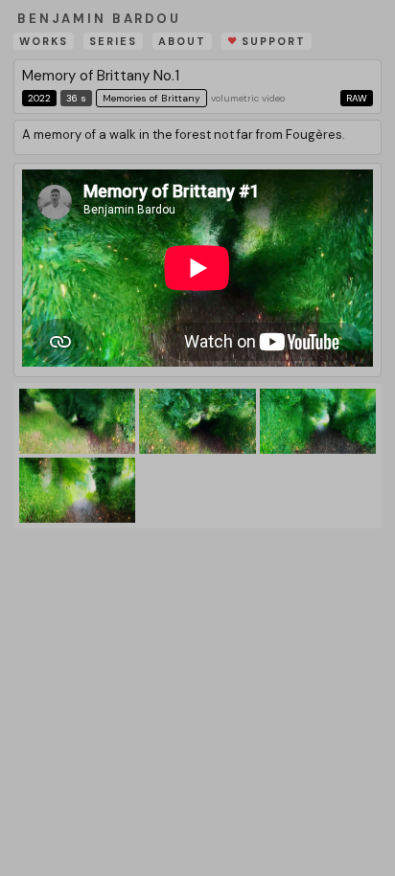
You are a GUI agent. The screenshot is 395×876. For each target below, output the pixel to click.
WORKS (43, 41)
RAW (356, 98)
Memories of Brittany (151, 98)
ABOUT (182, 41)
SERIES (113, 41)
